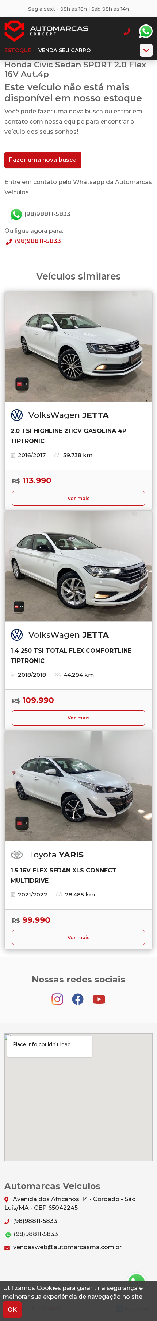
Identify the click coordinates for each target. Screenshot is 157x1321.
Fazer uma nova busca (43, 159)
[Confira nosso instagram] (58, 996)
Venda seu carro (64, 50)
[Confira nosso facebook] (78, 996)
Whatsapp (146, 31)
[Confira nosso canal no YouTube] (99, 996)
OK (12, 1309)
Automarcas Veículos (46, 31)
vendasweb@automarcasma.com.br (67, 1247)
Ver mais (79, 498)
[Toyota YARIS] (78, 786)
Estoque (17, 50)
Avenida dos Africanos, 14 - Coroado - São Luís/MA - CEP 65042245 (70, 1203)
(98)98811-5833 (46, 214)
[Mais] (146, 50)
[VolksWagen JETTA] (78, 346)
